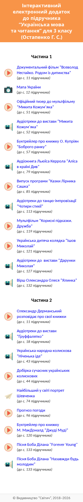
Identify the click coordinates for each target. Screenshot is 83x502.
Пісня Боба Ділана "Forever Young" (47, 445)
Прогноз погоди (31, 410)
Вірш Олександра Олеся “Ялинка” (47, 281)
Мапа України (29, 87)
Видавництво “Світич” (34, 498)
